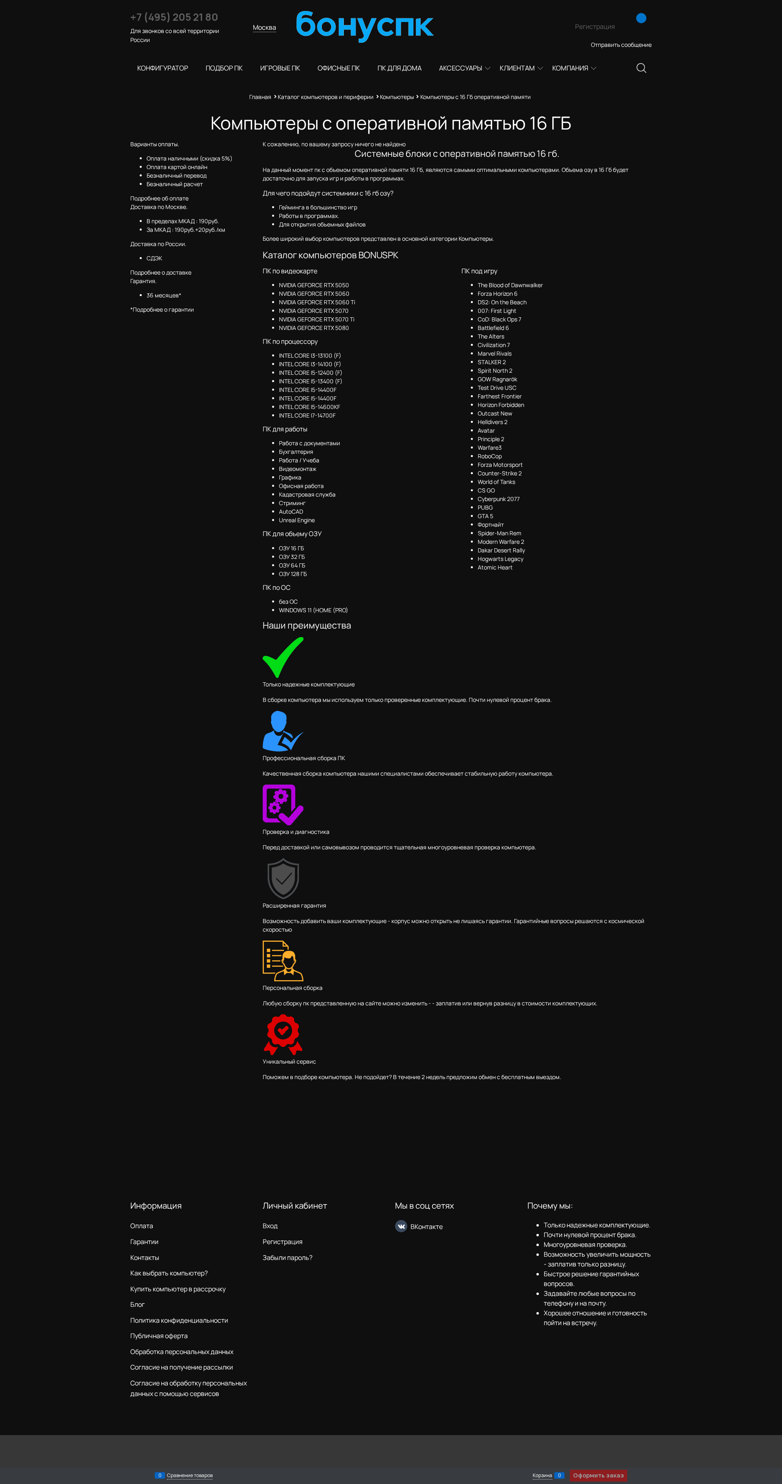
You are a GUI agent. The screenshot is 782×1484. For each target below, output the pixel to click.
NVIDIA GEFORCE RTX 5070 (314, 310)
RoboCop (490, 456)
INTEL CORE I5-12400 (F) (311, 372)
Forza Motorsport (500, 464)
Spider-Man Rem (499, 533)
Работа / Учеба (299, 460)
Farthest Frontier (500, 396)
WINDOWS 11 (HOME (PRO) (313, 610)
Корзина (542, 1475)
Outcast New (495, 413)
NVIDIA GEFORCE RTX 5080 (314, 328)
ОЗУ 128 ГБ (293, 574)
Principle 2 (491, 439)
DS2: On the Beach (502, 302)
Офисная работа (301, 486)
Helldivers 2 (492, 422)
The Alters (491, 336)
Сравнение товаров (190, 1475)
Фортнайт (491, 524)
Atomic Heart (495, 567)
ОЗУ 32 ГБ (292, 557)
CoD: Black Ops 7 (499, 319)
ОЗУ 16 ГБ (291, 548)
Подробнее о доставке (160, 272)
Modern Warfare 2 (501, 541)
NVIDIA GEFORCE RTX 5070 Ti (316, 319)
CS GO (486, 490)
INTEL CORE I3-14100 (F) (310, 364)
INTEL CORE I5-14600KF (309, 407)
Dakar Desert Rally (501, 550)
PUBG (485, 507)
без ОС (288, 601)
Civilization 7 (494, 345)
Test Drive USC (497, 387)
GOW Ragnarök (497, 379)
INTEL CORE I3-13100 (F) (310, 355)
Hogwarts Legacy (500, 559)
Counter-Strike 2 (500, 473)
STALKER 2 (492, 362)
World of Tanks (496, 482)
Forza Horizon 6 (498, 293)
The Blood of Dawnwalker (510, 285)
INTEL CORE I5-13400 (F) (311, 381)
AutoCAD (291, 511)
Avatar (486, 430)
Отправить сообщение (621, 44)
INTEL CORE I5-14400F (307, 390)
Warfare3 (490, 447)
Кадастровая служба (307, 494)
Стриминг (292, 503)
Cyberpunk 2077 (499, 499)
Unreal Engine (297, 520)
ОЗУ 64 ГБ (292, 565)
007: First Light (497, 310)
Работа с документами (309, 443)
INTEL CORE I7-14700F (307, 415)
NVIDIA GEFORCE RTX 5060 (314, 293)
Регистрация (595, 26)
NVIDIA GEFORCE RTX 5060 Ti (317, 302)
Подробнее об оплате (159, 198)
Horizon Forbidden (501, 405)
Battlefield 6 (493, 328)
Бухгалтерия (296, 451)
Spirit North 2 (495, 370)
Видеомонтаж (297, 469)
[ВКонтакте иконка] (401, 1226)
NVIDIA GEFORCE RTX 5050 (314, 285)
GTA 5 (485, 516)
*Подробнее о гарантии (162, 309)
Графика (290, 477)
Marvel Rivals (495, 353)
